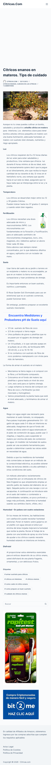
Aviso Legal (8, 746)
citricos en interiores (13, 579)
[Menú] (47, 4)
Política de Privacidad (13, 753)
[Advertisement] (25, 34)
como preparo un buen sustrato (18, 589)
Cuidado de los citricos (26, 84)
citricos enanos (32, 579)
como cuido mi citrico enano (16, 584)
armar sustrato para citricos (16, 574)
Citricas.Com (12, 4)
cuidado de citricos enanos (16, 594)
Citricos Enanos (9, 84)
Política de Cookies (12, 750)
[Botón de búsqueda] (45, 604)
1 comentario (8, 86)
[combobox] (23, 604)
